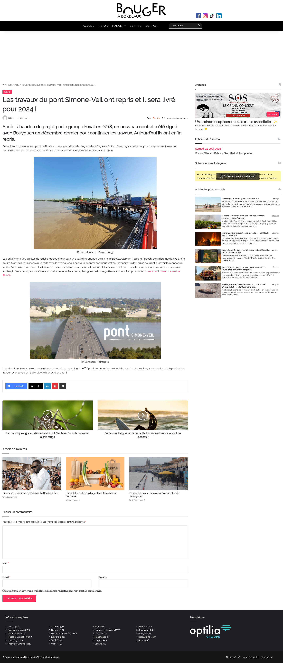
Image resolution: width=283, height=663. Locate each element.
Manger (117, 25)
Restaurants (144, 637)
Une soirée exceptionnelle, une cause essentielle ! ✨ (236, 122)
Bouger (54, 630)
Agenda (55, 626)
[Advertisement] (141, 59)
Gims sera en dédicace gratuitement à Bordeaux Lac (30, 493)
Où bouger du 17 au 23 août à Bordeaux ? (240, 198)
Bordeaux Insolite (16, 630)
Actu (102, 25)
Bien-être (142, 626)
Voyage (98, 644)
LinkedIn (219, 15)
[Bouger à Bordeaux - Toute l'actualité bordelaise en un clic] (141, 10)
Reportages (100, 637)
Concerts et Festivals (105, 630)
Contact (152, 25)
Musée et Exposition (17, 637)
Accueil (88, 25)
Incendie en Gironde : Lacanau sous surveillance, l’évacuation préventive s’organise (244, 268)
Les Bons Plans (15, 633)
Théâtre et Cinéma (16, 644)
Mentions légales (251, 657)
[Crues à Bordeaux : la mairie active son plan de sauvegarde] (158, 473)
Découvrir (143, 630)
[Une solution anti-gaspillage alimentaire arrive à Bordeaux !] (95, 473)
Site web (103, 577)
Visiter (54, 644)
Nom (5, 563)
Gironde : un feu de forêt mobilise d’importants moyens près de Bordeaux (243, 217)
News (24, 85)
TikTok (212, 15)
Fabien (11, 118)
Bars (97, 626)
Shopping (12, 640)
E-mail (6, 577)
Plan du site (266, 657)
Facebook (198, 15)
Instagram (205, 15)
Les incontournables (61, 633)
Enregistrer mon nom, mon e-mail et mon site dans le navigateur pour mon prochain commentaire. (53, 591)
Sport (141, 640)
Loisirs (98, 633)
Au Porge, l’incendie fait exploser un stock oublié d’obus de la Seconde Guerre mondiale (243, 285)
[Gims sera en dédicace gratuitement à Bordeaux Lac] (31, 473)
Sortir (134, 25)
